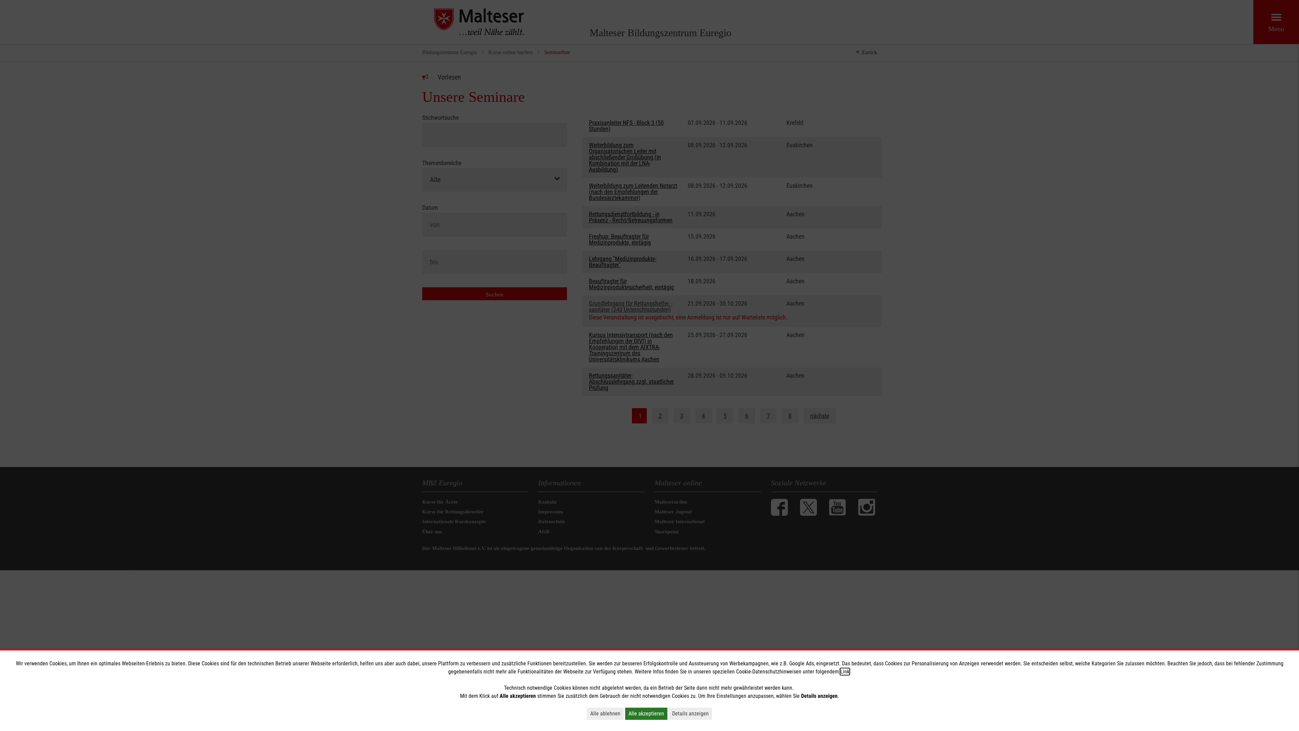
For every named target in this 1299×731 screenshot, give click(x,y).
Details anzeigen (690, 713)
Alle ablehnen (605, 713)
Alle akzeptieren (646, 713)
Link (844, 671)
